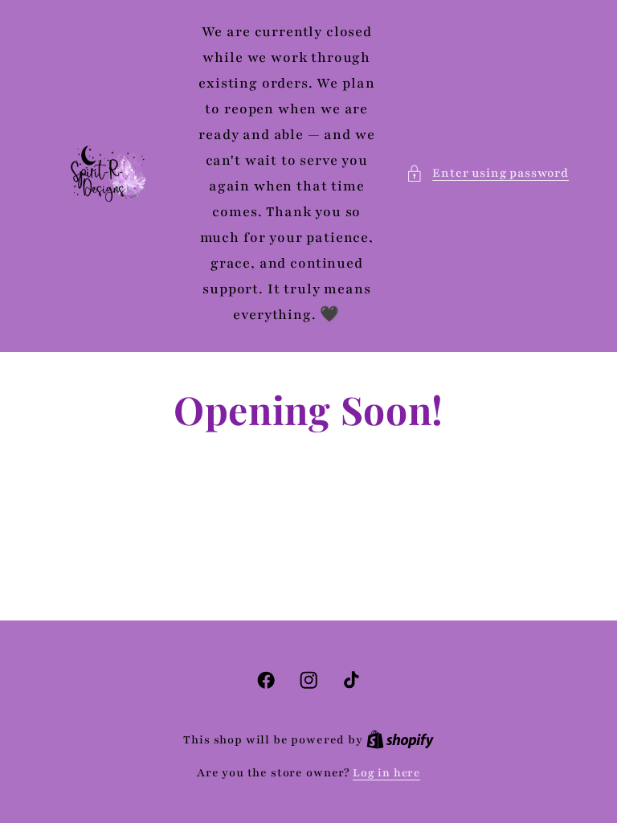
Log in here (386, 772)
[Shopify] (400, 739)
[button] (487, 173)
